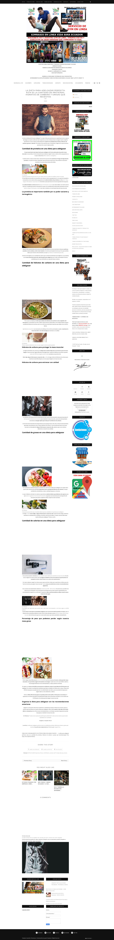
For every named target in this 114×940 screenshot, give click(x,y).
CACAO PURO (80, 1)
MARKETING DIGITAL (77, 244)
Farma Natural (48, 1)
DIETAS (29, 752)
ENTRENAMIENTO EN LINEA (78, 207)
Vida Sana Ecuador (85, 412)
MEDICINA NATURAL (68, 83)
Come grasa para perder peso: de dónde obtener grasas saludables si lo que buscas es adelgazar (43, 512)
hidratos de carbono (29, 329)
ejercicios (38, 752)
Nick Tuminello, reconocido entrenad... (59, 788)
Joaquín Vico (57, 727)
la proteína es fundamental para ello (55, 252)
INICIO (73, 251)
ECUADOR (33, 752)
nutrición (51, 752)
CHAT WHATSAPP (76, 204)
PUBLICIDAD (75, 220)
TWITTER (74, 215)
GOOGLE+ (88, 394)
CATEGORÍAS (73, 1)
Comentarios (76, 97)
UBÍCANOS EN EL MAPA (77, 209)
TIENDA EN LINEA (31, 1)
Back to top (88, 938)
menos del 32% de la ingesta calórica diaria (39, 354)
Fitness (41, 752)
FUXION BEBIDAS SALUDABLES (79, 188)
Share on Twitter (47, 749)
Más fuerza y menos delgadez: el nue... (44, 783)
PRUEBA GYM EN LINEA (77, 196)
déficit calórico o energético (49, 155)
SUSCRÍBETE (28, 83)
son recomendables (41, 680)
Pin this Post (59, 749)
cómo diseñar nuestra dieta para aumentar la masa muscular (51, 575)
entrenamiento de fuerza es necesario (32, 419)
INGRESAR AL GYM (18, 83)
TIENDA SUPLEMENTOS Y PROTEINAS (80, 241)
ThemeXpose (33, 938)
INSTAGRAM (75, 212)
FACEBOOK (74, 217)
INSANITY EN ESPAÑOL (77, 223)
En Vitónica (24, 175)
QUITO (55, 752)
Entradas (76, 94)
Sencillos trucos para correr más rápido (54, 903)
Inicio (23, 1)
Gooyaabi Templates (47, 938)
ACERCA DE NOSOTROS (77, 225)
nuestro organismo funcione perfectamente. (35, 495)
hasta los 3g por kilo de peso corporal (32, 188)
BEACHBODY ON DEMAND (78, 201)
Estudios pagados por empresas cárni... (29, 783)
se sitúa (46, 357)
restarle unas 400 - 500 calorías (48, 588)
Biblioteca (75, 388)
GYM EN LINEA (39, 1)
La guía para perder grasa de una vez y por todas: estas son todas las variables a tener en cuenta (43, 176)
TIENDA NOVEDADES (47, 83)
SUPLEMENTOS (79, 83)
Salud (58, 752)
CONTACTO (65, 1)
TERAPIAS (87, 83)
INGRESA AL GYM (58, 1)
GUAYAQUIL (46, 752)
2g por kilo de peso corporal (46, 184)
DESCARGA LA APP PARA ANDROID (80, 191)
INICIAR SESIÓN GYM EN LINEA (79, 186)
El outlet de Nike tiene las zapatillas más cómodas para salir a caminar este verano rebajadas (42, 837)
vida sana (62, 752)
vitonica (65, 752)
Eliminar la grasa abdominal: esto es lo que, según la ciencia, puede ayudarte (38, 345)
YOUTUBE (75, 394)
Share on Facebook (34, 749)
